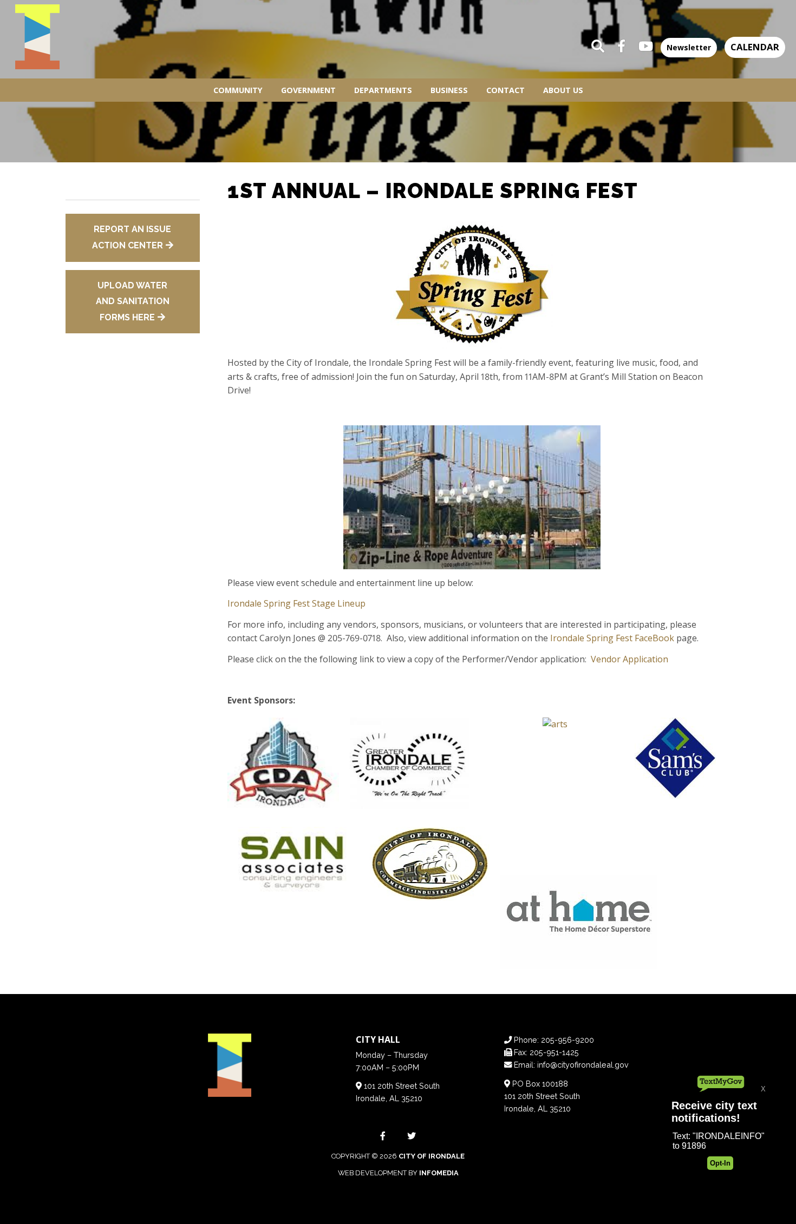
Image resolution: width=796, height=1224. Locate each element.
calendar (754, 47)
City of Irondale (432, 1156)
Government (308, 90)
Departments (383, 90)
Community (238, 90)
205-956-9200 (567, 1039)
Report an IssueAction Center (132, 237)
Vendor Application (629, 659)
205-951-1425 (554, 1052)
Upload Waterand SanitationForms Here (132, 301)
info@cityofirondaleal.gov (583, 1064)
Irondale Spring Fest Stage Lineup (296, 603)
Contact (505, 90)
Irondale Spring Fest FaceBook (612, 638)
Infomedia (439, 1173)
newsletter (689, 47)
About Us (563, 90)
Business (449, 90)
